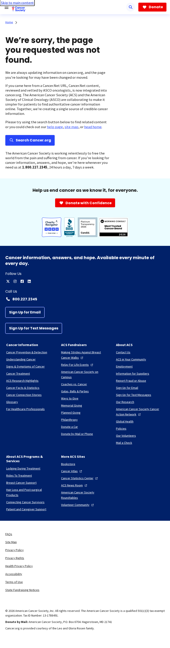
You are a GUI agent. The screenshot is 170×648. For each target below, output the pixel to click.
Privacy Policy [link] (14, 550)
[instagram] (15, 281)
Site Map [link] (11, 542)
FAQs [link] (8, 534)
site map (71, 127)
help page (55, 127)
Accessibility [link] (13, 574)
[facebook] (22, 281)
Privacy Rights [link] (14, 558)
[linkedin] (29, 281)
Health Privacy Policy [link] (19, 566)
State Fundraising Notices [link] (22, 590)
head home (93, 127)
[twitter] (8, 281)
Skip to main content (17, 2)
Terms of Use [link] (14, 582)
